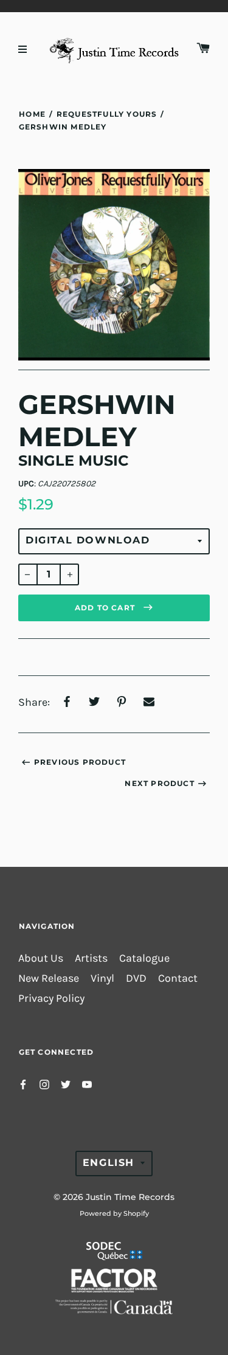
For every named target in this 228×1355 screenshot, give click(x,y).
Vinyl (102, 978)
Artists (91, 958)
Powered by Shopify (114, 1213)
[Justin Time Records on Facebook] (23, 1083)
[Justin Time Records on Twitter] (66, 1083)
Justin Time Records (130, 1196)
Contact (178, 978)
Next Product (159, 783)
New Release (48, 978)
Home (32, 114)
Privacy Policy (51, 998)
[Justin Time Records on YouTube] (87, 1083)
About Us (40, 958)
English (108, 1162)
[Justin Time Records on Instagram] (44, 1083)
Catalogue (144, 958)
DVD (136, 978)
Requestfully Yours (107, 114)
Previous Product (80, 762)
